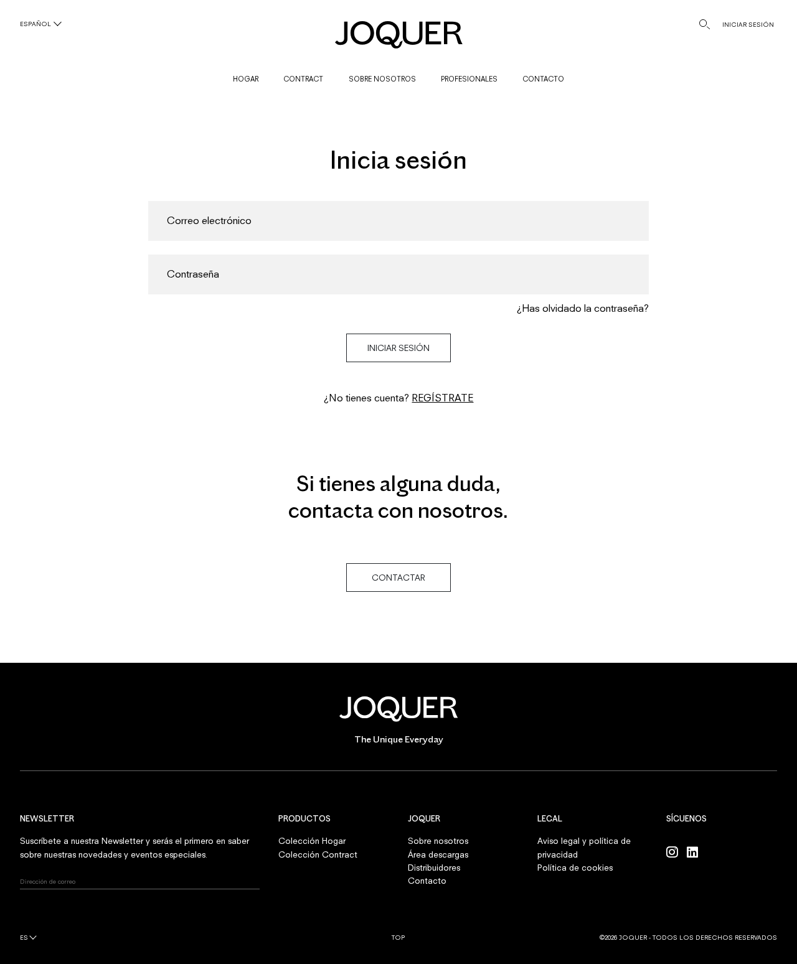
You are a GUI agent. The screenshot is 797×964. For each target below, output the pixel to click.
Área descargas (438, 854)
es (24, 937)
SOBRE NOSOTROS (382, 79)
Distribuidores (434, 868)
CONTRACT (303, 79)
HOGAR (245, 79)
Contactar (398, 578)
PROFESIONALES (469, 79)
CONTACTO (543, 79)
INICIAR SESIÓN (748, 24)
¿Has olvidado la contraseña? (582, 308)
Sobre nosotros (438, 841)
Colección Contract (317, 854)
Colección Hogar (312, 841)
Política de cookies (575, 868)
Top (398, 937)
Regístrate (442, 397)
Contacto (427, 881)
